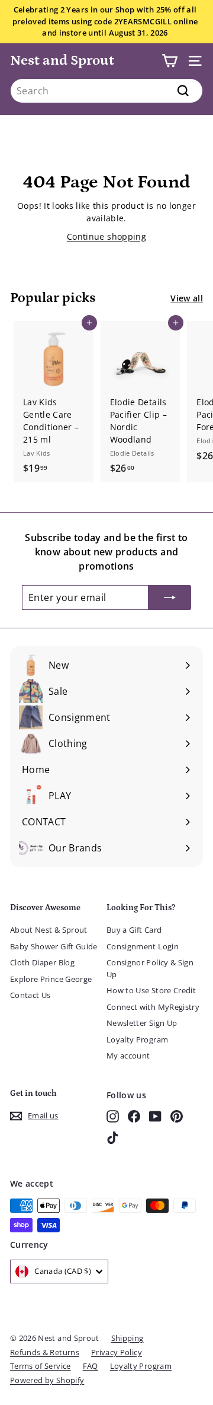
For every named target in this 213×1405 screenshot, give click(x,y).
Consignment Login (142, 946)
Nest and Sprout (62, 60)
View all (186, 298)
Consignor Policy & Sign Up (149, 968)
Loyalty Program (137, 1039)
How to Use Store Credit (151, 990)
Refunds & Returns (44, 1352)
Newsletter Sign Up (141, 1023)
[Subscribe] (170, 597)
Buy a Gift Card (134, 929)
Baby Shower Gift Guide (54, 946)
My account (128, 1055)
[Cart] (169, 60)
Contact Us (30, 995)
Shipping (127, 1338)
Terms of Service (40, 1366)
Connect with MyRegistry (152, 1007)
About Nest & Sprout (49, 929)
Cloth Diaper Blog (42, 962)
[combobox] (106, 90)
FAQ (90, 1366)
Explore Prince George (51, 979)
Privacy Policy (116, 1352)
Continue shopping (106, 236)
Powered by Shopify (47, 1380)
